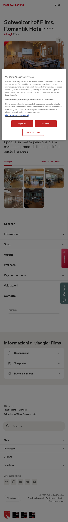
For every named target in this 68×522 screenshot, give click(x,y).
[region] (34, 104)
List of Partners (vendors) (17, 115)
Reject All (22, 124)
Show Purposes (33, 132)
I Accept (46, 124)
